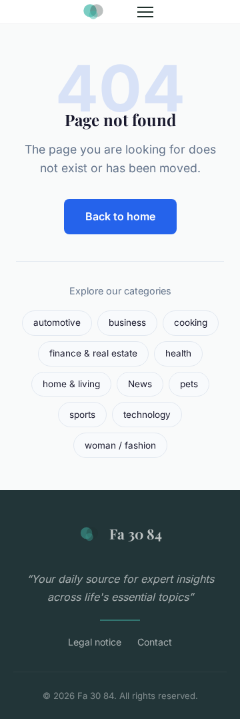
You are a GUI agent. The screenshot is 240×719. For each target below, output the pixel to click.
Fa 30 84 (135, 533)
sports (82, 414)
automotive (57, 322)
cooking (190, 322)
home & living (71, 384)
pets (189, 384)
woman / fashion (120, 445)
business (127, 322)
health (178, 353)
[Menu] (145, 12)
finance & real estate (93, 353)
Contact (154, 642)
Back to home (120, 216)
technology (147, 414)
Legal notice (94, 642)
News (140, 384)
